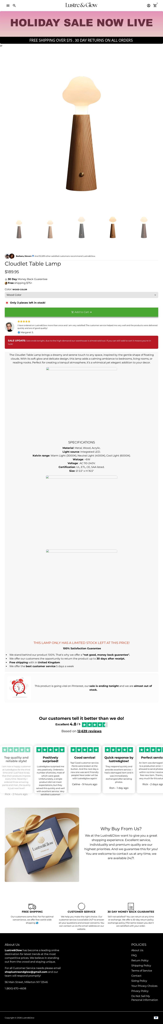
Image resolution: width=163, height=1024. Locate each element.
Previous (9, 134)
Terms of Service (141, 970)
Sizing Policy (139, 980)
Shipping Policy (141, 965)
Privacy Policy (140, 990)
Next (154, 134)
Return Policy (140, 960)
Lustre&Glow (28, 1018)
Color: (16, 289)
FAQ (134, 955)
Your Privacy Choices (144, 985)
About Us (137, 950)
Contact (136, 975)
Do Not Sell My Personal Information (144, 998)
